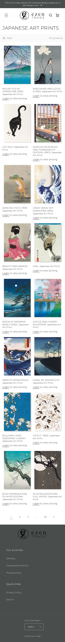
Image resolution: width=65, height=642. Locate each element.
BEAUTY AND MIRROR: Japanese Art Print (15, 267)
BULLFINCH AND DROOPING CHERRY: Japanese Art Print (14, 438)
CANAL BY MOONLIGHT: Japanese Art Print (46, 381)
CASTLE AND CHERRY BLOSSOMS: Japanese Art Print (47, 324)
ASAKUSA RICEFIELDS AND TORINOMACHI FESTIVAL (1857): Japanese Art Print (47, 151)
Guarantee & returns (17, 565)
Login (5, 98)
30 (45, 516)
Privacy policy (13, 572)
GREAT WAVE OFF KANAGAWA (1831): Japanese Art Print (43, 211)
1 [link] (11, 516)
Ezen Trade (36, 636)
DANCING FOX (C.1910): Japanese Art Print (15, 209)
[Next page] (53, 516)
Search (10, 599)
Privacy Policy (13, 592)
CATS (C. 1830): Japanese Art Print (46, 437)
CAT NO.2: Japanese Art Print (15, 148)
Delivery (10, 558)
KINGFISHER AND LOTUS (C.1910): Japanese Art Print (47, 90)
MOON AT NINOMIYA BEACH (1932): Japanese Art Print (15, 324)
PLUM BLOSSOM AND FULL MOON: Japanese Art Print (47, 497)
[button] (6, 15)
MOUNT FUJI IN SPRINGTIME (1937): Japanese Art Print (13, 91)
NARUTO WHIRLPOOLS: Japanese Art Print (15, 381)
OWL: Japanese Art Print (46, 266)
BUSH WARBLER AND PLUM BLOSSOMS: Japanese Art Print (14, 497)
